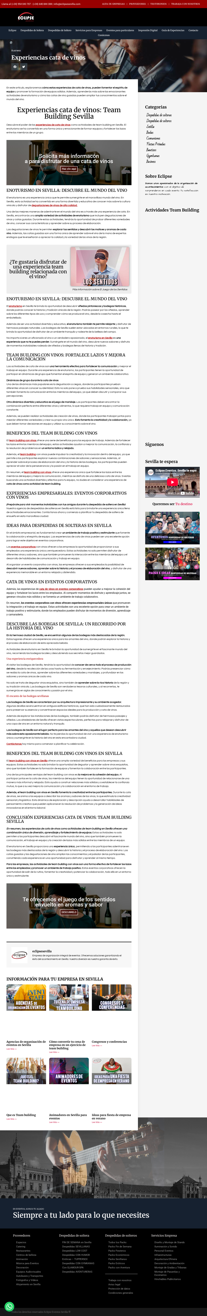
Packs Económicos (118, 1255)
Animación (22, 1259)
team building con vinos (23, 440)
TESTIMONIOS (158, 4)
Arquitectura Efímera (165, 1259)
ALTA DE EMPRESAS (113, 4)
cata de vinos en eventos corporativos (61, 589)
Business (151, 162)
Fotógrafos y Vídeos (27, 1280)
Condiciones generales (120, 1292)
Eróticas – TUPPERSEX (74, 1259)
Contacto (193, 30)
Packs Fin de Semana (119, 1246)
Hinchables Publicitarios (167, 1279)
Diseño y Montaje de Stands (169, 1242)
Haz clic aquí (69, 168)
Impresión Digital (148, 30)
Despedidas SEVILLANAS (76, 1246)
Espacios (21, 1242)
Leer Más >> (11, 1049)
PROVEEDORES (137, 4)
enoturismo (15, 306)
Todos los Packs (117, 1242)
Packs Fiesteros (117, 1250)
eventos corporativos (23, 546)
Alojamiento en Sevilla (28, 1284)
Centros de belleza (26, 1255)
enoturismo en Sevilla (100, 338)
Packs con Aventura (119, 1267)
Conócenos (104, 35)
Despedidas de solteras (159, 115)
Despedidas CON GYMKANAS (78, 1263)
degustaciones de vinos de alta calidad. (54, 205)
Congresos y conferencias (109, 1042)
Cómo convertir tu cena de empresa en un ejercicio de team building (67, 1045)
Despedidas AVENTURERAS (77, 1271)
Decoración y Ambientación (169, 1263)
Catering (20, 1246)
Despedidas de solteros (159, 121)
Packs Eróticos (116, 1263)
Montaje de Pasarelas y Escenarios (167, 1273)
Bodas (150, 133)
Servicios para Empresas (89, 30)
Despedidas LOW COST (74, 1250)
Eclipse (12, 30)
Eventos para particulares (120, 30)
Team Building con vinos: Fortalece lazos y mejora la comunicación (65, 357)
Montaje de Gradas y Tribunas (170, 1267)
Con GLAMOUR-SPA (73, 1267)
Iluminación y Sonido (165, 1246)
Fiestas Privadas (156, 144)
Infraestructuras (163, 1255)
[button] (15, 66)
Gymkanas (153, 156)
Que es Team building (21, 1115)
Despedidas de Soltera (32, 30)
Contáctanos (14, 744)
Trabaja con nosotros (119, 1280)
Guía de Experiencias (173, 30)
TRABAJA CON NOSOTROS (185, 4)
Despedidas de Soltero (59, 30)
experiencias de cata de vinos (53, 124)
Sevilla (150, 127)
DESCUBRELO (69, 912)
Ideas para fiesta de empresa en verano (111, 1116)
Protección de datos (119, 1288)
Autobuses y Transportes (29, 1276)
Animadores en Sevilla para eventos (68, 1116)
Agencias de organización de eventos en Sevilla (26, 1043)
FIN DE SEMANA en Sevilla (76, 1242)
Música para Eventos (27, 1263)
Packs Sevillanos (117, 1259)
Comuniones (153, 138)
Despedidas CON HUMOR (76, 1255)
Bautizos (151, 150)
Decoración (22, 1267)
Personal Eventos (163, 1250)
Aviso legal (114, 1284)
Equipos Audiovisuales (28, 1271)
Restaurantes (23, 1250)
